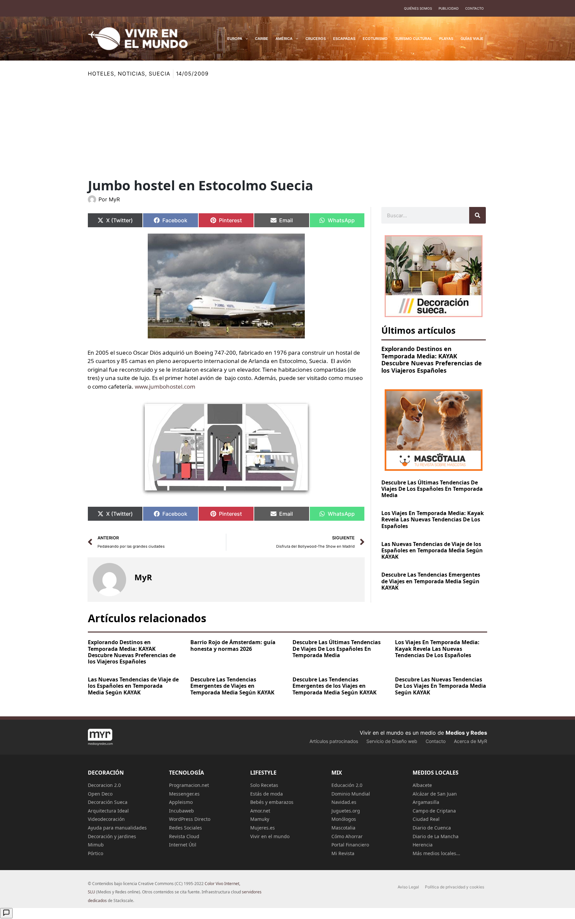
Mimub (96, 844)
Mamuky (259, 819)
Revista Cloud (184, 836)
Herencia (423, 844)
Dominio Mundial (350, 794)
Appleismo (181, 802)
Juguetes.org (345, 811)
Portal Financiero (350, 844)
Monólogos (343, 819)
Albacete (422, 785)
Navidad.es (343, 802)
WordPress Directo (189, 819)
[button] (245, 39)
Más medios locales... (436, 853)
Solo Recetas (264, 785)
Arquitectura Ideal (108, 811)
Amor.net (260, 811)
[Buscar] (477, 215)
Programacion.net (189, 785)
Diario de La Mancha (436, 836)
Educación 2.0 (346, 785)
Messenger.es (184, 794)
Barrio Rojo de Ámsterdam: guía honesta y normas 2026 (233, 645)
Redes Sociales (185, 828)
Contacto (474, 8)
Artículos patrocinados (333, 741)
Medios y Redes (466, 732)
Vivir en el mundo (269, 836)
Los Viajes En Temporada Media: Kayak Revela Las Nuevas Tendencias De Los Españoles (432, 519)
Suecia (159, 73)
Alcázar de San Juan (435, 794)
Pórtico (95, 853)
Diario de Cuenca (432, 828)
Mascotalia (343, 828)
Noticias (131, 73)
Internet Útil (182, 844)
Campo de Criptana (434, 811)
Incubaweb (181, 811)
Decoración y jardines (112, 836)
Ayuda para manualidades (117, 828)
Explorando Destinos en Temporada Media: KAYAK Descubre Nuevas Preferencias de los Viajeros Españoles (431, 359)
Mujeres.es (262, 828)
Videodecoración (106, 819)
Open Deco (100, 794)
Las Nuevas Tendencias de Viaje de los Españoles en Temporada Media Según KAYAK (432, 550)
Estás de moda (266, 794)
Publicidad (449, 8)
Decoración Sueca (107, 802)
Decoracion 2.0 (104, 785)
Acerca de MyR (470, 741)
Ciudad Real (426, 819)
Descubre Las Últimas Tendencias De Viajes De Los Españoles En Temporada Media (432, 489)
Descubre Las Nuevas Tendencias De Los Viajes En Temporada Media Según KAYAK (440, 686)
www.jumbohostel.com (165, 386)
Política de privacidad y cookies (454, 886)
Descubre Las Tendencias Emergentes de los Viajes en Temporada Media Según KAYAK (334, 686)
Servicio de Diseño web (391, 741)
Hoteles (101, 73)
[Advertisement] (287, 128)
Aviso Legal (408, 886)
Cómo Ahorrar (347, 836)
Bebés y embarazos (271, 802)
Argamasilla (426, 802)
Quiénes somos (418, 8)
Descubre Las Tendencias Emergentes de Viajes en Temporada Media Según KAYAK (430, 581)
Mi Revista (342, 853)
